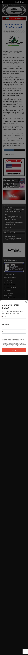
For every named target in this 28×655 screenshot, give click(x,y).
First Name (5, 324)
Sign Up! (14, 350)
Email (4, 316)
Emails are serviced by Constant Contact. (12, 345)
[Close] (26, 302)
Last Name (5, 332)
